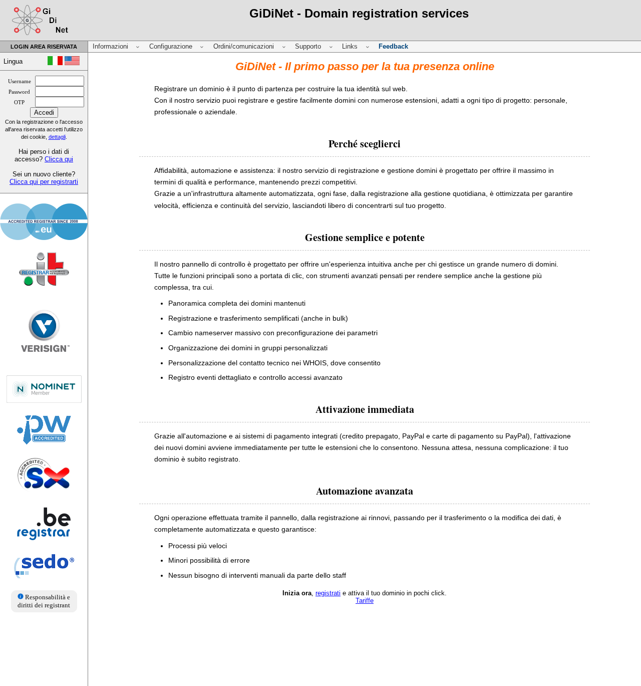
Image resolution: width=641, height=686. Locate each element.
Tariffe (365, 600)
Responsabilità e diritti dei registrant (44, 601)
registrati (328, 593)
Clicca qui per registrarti (44, 181)
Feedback (393, 46)
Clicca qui (59, 159)
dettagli (57, 137)
